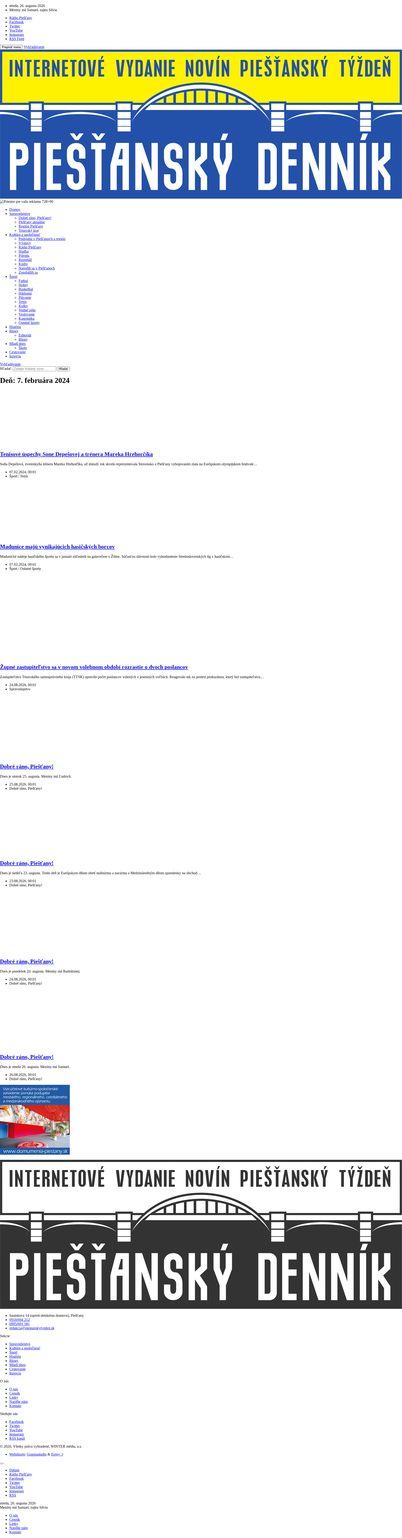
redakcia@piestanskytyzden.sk (31, 1328)
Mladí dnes (17, 344)
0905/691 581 (19, 1324)
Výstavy (25, 243)
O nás (13, 1389)
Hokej (23, 285)
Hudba (24, 251)
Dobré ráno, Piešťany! (35, 218)
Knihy (23, 264)
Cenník (14, 1393)
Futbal (23, 281)
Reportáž (25, 260)
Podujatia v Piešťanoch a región (42, 239)
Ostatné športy (29, 323)
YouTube (16, 1430)
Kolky (23, 306)
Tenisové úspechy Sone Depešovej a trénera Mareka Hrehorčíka (76, 454)
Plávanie (25, 297)
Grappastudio (37, 1454)
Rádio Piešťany (30, 247)
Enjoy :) (57, 1454)
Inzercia (15, 356)
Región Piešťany (31, 226)
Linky (13, 1397)
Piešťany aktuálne (32, 222)
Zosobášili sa (28, 272)
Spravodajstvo (19, 214)
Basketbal (26, 289)
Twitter (14, 1426)
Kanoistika (26, 318)
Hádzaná (25, 293)
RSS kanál (17, 1438)
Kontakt (15, 1406)
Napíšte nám (18, 1402)
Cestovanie (17, 352)
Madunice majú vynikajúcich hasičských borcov (57, 547)
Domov (14, 209)
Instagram (16, 1434)
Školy (23, 348)
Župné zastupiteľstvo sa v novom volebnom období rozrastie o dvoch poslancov (94, 667)
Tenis (23, 302)
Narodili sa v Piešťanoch (37, 268)
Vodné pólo (27, 310)
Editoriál (25, 335)
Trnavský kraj (29, 230)
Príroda (24, 256)
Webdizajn (17, 1454)
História (15, 327)
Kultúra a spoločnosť (24, 235)
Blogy (13, 331)
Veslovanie (27, 314)
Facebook (16, 1422)
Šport (13, 277)
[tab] (14, 1470)
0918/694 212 (19, 1320)
